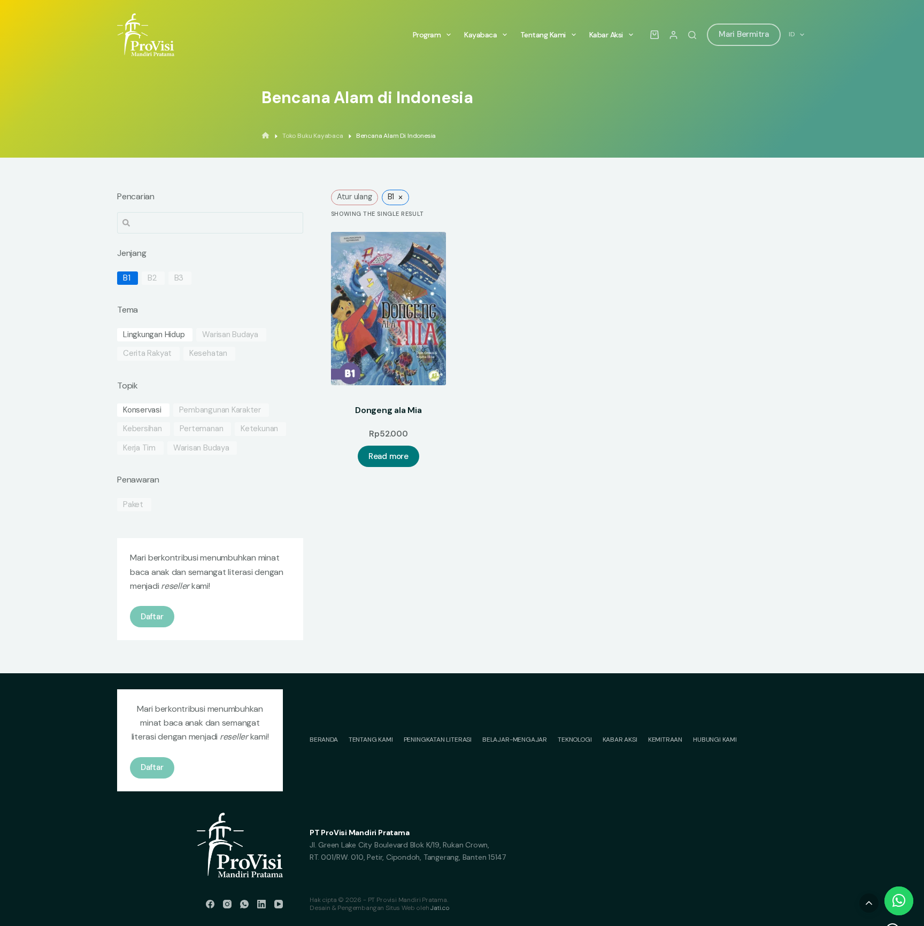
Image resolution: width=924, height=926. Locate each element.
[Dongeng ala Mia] (388, 308)
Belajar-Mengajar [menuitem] (514, 740)
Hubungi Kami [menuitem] (715, 740)
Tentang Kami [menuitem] (543, 35)
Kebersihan (142, 429)
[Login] (673, 35)
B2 (152, 278)
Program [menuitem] (427, 35)
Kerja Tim (139, 448)
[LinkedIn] (261, 904)
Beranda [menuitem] (324, 740)
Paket (133, 505)
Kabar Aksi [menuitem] (606, 35)
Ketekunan (259, 429)
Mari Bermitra (744, 34)
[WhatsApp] (244, 904)
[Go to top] (869, 903)
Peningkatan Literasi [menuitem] (438, 740)
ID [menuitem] (792, 34)
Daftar (152, 616)
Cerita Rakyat (147, 353)
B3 (179, 278)
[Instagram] (227, 904)
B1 (126, 278)
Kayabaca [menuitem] (480, 35)
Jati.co (440, 908)
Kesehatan (208, 353)
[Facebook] (210, 904)
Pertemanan (202, 429)
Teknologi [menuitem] (574, 740)
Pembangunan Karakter (220, 410)
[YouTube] (278, 904)
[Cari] (692, 35)
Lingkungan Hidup (153, 335)
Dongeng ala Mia (388, 410)
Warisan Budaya (230, 335)
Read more (388, 456)
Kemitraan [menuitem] (665, 740)
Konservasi (142, 410)
